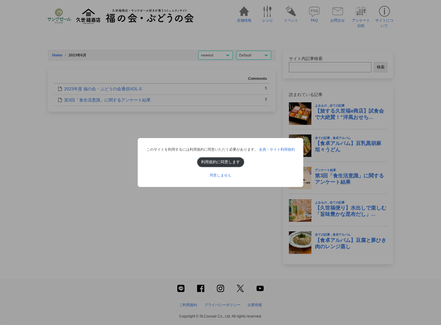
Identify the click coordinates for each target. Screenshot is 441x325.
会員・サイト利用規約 (277, 149)
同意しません (220, 175)
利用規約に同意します (220, 161)
